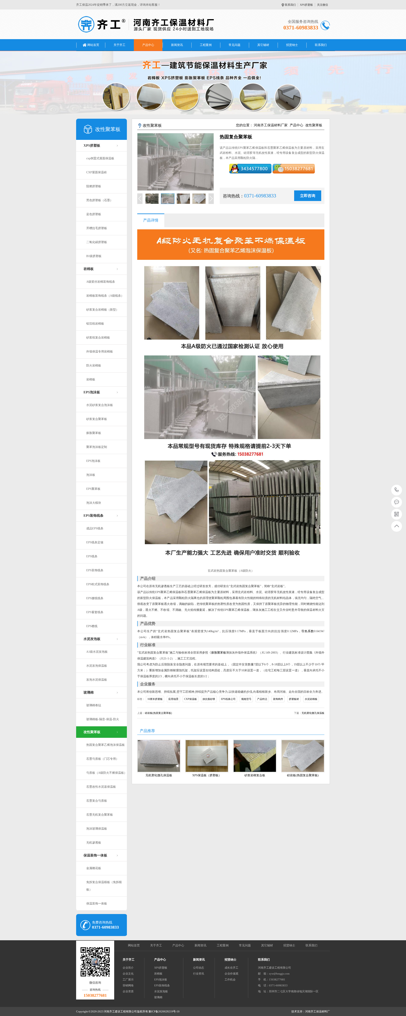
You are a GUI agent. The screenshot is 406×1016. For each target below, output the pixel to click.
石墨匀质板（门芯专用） (102, 758)
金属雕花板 (93, 868)
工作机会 (230, 979)
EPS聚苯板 (93, 488)
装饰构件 (278, 699)
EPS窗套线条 (94, 612)
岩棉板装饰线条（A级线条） (105, 295)
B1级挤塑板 (94, 256)
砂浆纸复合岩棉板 (98, 337)
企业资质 (128, 991)
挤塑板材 (294, 699)
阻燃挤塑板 (93, 186)
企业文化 (128, 973)
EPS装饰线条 (93, 515)
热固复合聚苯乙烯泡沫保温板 (105, 744)
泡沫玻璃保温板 (96, 828)
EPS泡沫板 (92, 392)
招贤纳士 (292, 45)
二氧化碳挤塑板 (96, 242)
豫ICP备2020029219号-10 (164, 1011)
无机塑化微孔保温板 (313, 713)
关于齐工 (119, 45)
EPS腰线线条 (94, 598)
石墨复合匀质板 (96, 800)
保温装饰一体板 (95, 855)
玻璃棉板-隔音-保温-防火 (102, 719)
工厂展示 (128, 979)
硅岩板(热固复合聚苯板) (158, 713)
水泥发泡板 (92, 639)
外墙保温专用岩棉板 (99, 351)
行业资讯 (198, 973)
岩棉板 (89, 269)
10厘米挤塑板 (155, 699)
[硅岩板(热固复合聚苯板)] (302, 756)
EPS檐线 (91, 626)
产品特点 (262, 699)
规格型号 (246, 699)
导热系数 (307, 631)
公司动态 (198, 967)
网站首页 (93, 45)
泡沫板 (90, 474)
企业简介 (128, 967)
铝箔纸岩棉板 (95, 323)
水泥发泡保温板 (96, 665)
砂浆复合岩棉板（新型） (102, 309)
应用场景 (173, 699)
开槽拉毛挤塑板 (96, 228)
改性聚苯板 (92, 732)
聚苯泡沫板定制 (96, 447)
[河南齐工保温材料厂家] (146, 24)
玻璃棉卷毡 (93, 705)
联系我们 (290, 4)
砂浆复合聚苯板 (96, 419)
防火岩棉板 (93, 365)
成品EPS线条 (94, 528)
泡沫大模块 (93, 502)
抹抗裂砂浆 (209, 699)
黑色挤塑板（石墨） (99, 200)
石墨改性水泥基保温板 (101, 786)
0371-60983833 (396, 490)
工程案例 (206, 45)
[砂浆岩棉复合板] (254, 756)
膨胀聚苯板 (93, 433)
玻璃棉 (89, 692)
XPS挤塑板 (306, 4)
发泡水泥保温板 (96, 679)
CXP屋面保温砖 (96, 172)
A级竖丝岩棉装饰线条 (100, 281)
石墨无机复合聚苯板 (99, 814)
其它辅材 (263, 45)
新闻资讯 (177, 45)
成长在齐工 (231, 967)
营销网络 (128, 985)
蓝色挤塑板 (93, 214)
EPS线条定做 (94, 542)
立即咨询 (307, 196)
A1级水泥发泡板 (97, 651)
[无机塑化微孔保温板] (158, 756)
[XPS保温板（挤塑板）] (206, 756)
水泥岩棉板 (311, 699)
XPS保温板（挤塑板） (206, 775)
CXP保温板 (190, 699)
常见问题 (234, 45)
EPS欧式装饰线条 (97, 584)
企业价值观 (231, 973)
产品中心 (148, 45)
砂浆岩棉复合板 (254, 775)
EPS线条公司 (228, 699)
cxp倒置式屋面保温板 (100, 158)
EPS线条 (91, 556)
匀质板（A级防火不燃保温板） (106, 772)
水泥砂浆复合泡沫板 (99, 405)
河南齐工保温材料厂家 (271, 125)
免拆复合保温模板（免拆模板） (104, 886)
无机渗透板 (93, 842)
